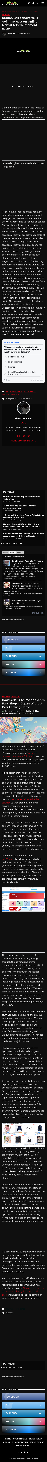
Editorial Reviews (16, 357)
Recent (12, 553)
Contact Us (21, 1442)
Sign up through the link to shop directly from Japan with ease (23, 1291)
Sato (12, 33)
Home (8, 1439)
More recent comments (13, 620)
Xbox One (6, 14)
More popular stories (12, 543)
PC (3, 12)
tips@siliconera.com (28, 1459)
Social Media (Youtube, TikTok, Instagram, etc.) (22, 373)
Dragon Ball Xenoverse (16, 399)
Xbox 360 (34, 12)
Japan (29, 399)
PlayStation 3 (11, 12)
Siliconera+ (35, 1439)
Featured (6, 696)
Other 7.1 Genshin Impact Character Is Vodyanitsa (22, 593)
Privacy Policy (23, 1445)
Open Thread (20, 1439)
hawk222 (16, 583)
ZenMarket (7, 859)
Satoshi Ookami (19, 600)
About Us (8, 1442)
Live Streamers (15, 362)
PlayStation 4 (24, 12)
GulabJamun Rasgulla (22, 561)
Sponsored (15, 696)
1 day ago (17, 578)
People (5, 553)
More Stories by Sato (23, 441)
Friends (11, 367)
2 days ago (17, 608)
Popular (20, 553)
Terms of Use (37, 1442)
